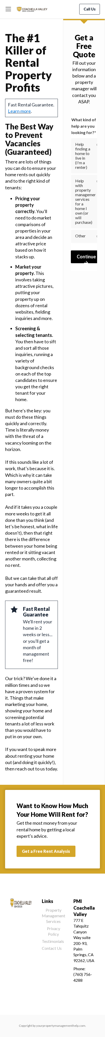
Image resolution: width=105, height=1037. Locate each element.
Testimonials (53, 941)
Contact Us (52, 948)
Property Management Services (53, 916)
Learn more (19, 111)
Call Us (90, 9)
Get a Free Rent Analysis (46, 851)
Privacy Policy (53, 931)
